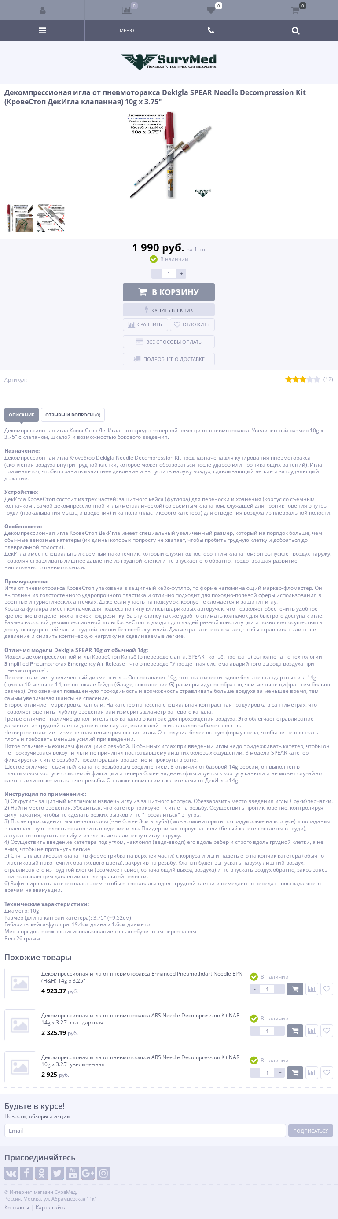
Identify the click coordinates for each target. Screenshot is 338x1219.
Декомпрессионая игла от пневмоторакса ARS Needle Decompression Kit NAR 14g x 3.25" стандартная (140, 1019)
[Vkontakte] (11, 1173)
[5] (316, 380)
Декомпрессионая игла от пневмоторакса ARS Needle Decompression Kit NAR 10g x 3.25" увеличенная (140, 1061)
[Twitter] (57, 1173)
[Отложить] (326, 989)
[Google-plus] (88, 1173)
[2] (295, 380)
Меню (127, 30)
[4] (309, 380)
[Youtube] (72, 1173)
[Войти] (42, 10)
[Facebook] (26, 1173)
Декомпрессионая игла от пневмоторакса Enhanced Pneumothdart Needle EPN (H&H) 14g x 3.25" (141, 977)
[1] (288, 380)
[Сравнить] (311, 989)
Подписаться (311, 1130)
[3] (302, 380)
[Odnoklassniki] (41, 1173)
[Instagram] (103, 1173)
